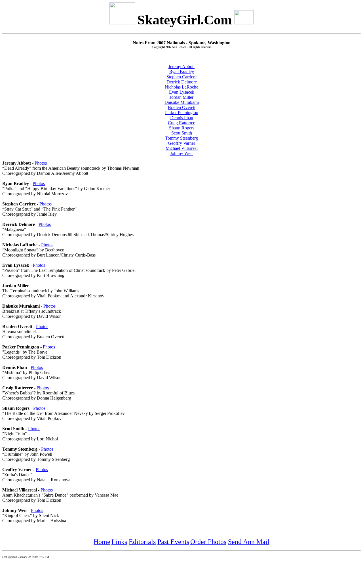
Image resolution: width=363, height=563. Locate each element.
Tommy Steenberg (181, 138)
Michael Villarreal (182, 148)
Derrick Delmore (181, 81)
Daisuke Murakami (181, 102)
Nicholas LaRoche (181, 87)
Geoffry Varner (181, 143)
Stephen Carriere (181, 76)
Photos (41, 163)
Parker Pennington (181, 112)
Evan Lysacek (181, 92)
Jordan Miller (181, 97)
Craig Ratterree (181, 122)
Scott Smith (181, 133)
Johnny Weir (181, 153)
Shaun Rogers (181, 127)
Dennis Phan (181, 117)
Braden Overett (181, 107)
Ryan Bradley (181, 71)
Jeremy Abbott (181, 66)
